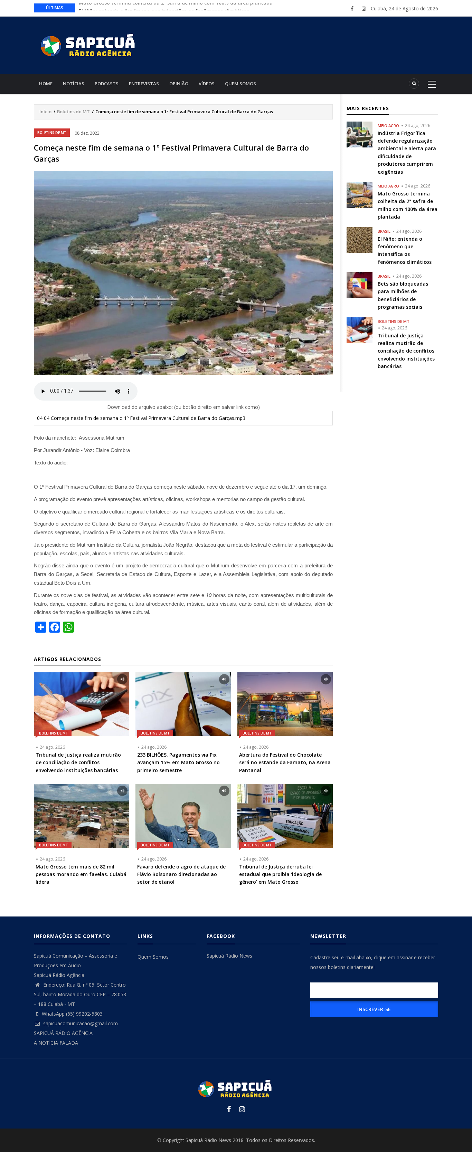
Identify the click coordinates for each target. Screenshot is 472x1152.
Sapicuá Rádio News (229, 955)
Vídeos (207, 83)
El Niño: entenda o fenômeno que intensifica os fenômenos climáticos (164, 7)
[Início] (89, 44)
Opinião (178, 83)
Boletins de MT (73, 111)
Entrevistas (144, 83)
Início (45, 111)
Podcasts (107, 83)
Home (46, 83)
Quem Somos (240, 83)
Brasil (384, 231)
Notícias (73, 83)
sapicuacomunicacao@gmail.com (80, 1023)
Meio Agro (388, 125)
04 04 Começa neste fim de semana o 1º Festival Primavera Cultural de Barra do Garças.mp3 (141, 418)
